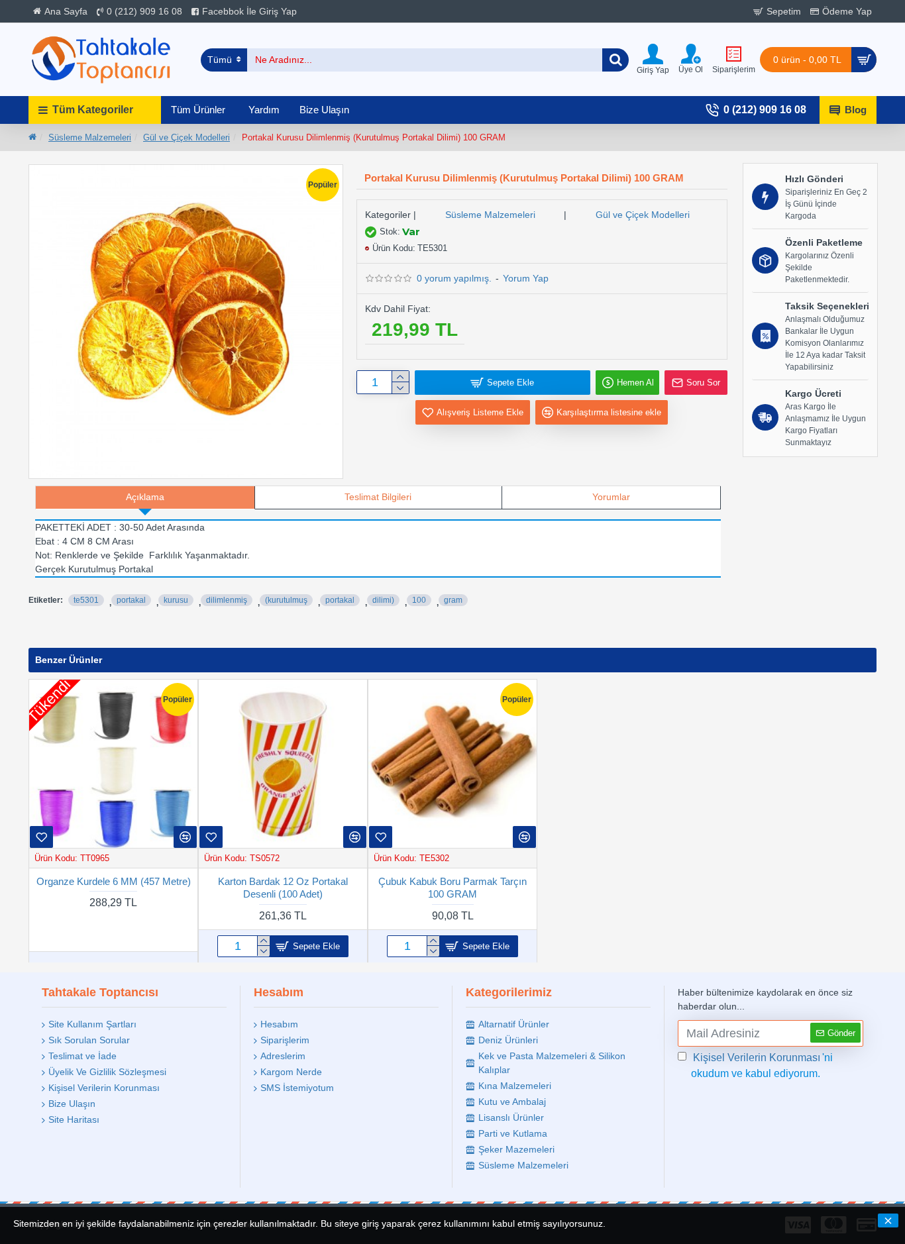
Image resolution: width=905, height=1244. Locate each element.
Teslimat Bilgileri (378, 497)
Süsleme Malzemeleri (89, 137)
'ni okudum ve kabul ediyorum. (762, 1065)
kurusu (176, 600)
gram (453, 600)
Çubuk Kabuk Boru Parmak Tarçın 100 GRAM (452, 887)
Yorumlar (611, 497)
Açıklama (145, 497)
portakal (131, 600)
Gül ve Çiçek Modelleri (186, 137)
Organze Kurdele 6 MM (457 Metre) (113, 880)
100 (419, 600)
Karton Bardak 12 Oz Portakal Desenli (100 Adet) (283, 887)
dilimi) (383, 600)
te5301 (86, 600)
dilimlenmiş (226, 600)
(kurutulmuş (286, 600)
